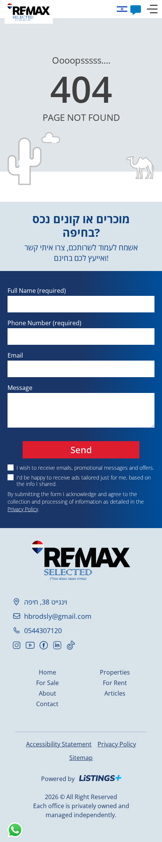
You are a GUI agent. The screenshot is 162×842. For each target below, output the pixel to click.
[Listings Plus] (100, 778)
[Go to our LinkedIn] (57, 645)
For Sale (47, 683)
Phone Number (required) (44, 323)
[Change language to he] (123, 9)
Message (20, 388)
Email (15, 355)
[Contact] (135, 9)
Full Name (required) (37, 290)
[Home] (29, 12)
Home (47, 672)
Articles (114, 693)
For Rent (115, 683)
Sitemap (81, 758)
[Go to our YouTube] (30, 645)
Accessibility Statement (59, 744)
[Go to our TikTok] (71, 645)
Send (81, 449)
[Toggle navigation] (152, 9)
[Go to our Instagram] (16, 645)
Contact (47, 704)
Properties (115, 672)
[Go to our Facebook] (43, 645)
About (47, 693)
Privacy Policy (23, 509)
